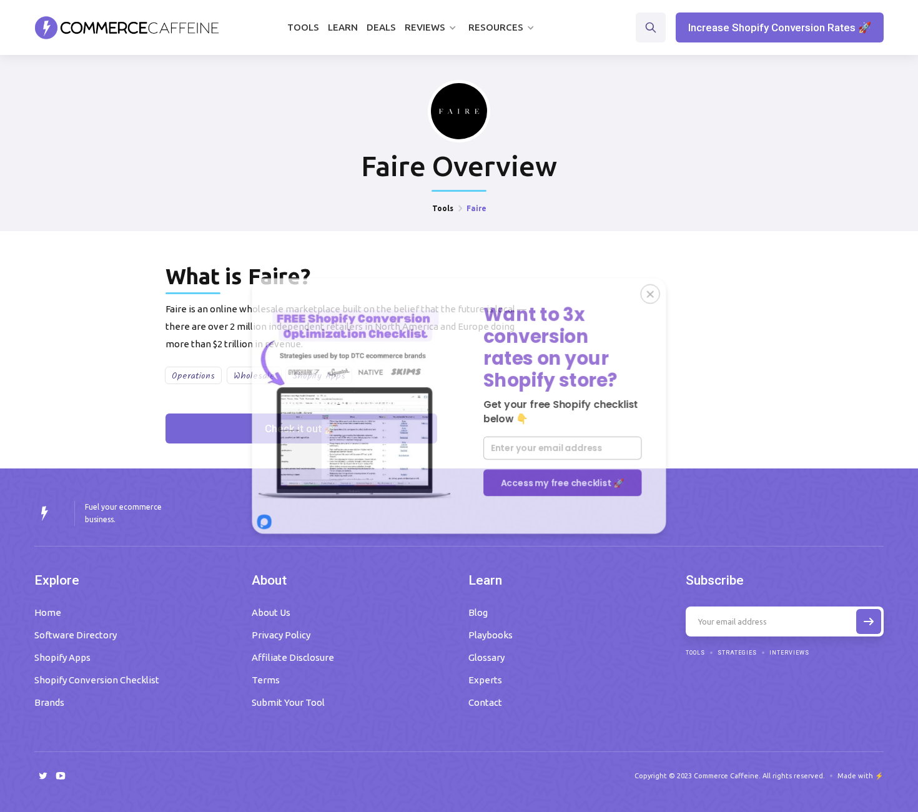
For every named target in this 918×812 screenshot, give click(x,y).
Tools (303, 27)
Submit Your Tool (288, 702)
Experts (485, 680)
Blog (478, 612)
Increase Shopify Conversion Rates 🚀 (779, 27)
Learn (343, 27)
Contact (485, 702)
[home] (127, 27)
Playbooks (490, 635)
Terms (266, 680)
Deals (381, 27)
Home (47, 612)
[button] (432, 27)
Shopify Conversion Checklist (96, 680)
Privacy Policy (281, 635)
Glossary (486, 657)
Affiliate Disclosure (293, 657)
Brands (49, 702)
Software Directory (75, 635)
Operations (193, 376)
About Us (271, 612)
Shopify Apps (62, 657)
